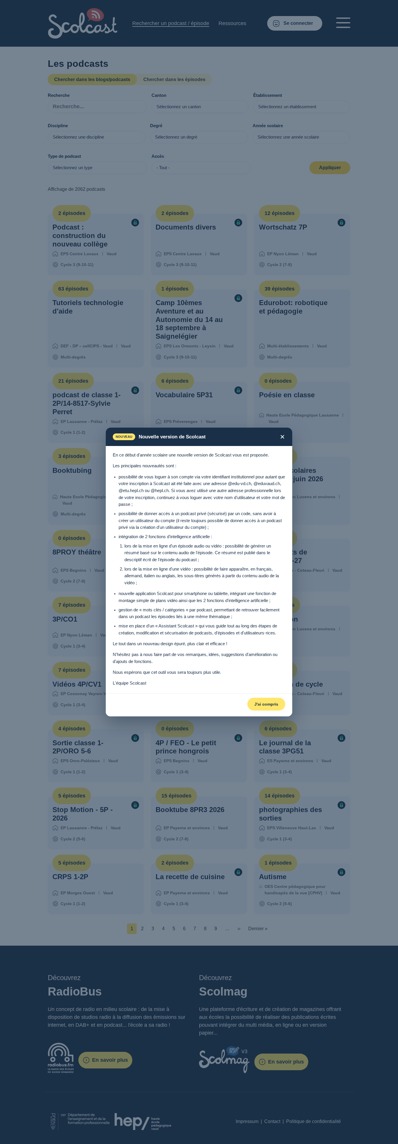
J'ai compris (266, 704)
